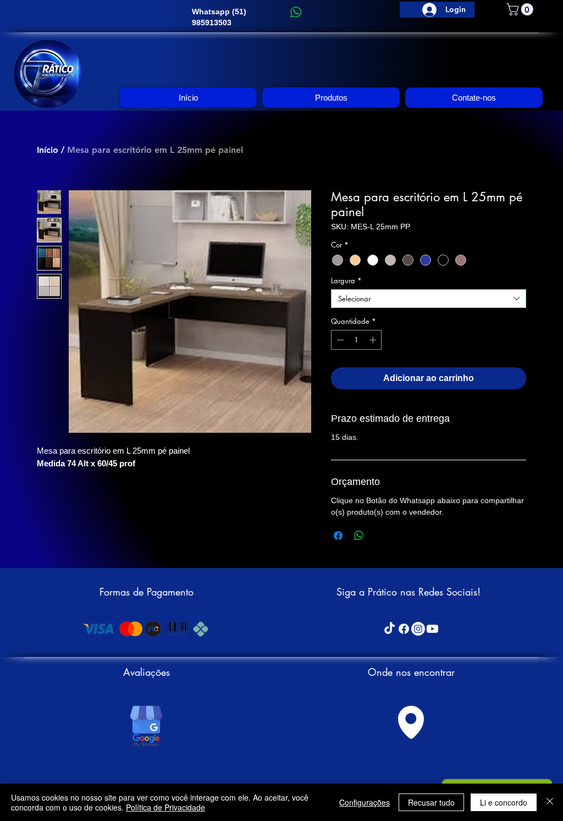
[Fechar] (549, 802)
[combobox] (428, 298)
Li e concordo (503, 802)
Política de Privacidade (165, 807)
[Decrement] (339, 339)
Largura (346, 280)
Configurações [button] (364, 802)
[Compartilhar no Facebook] (338, 535)
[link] (521, 9)
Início (47, 150)
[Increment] (373, 339)
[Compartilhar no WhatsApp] (359, 535)
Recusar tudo (431, 802)
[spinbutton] (356, 339)
